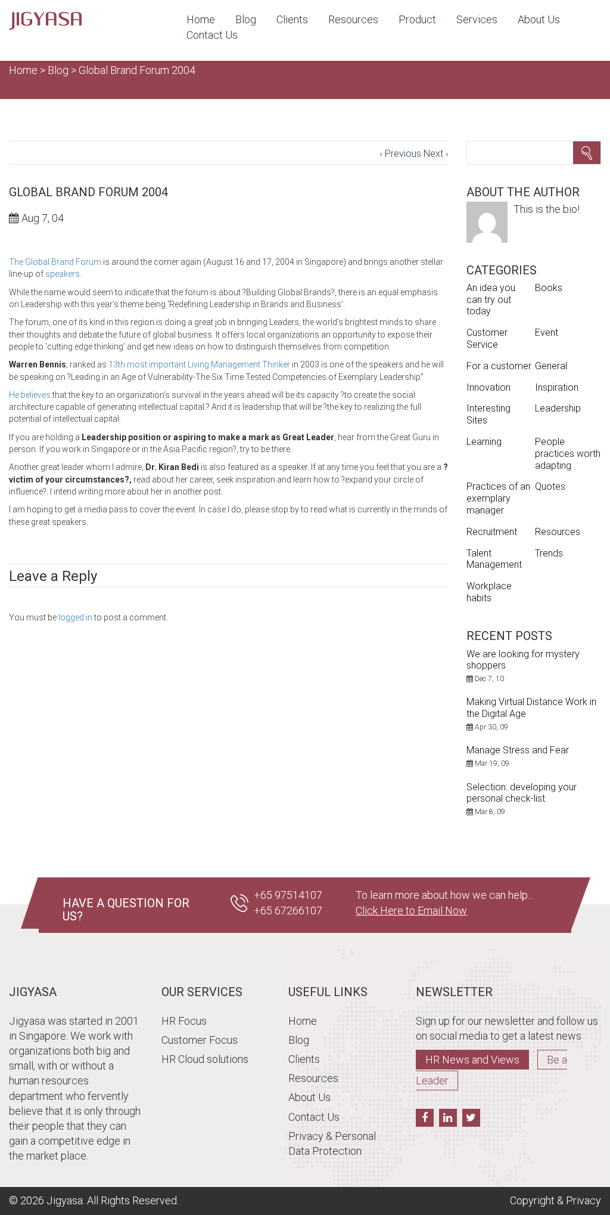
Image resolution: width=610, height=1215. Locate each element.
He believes (30, 395)
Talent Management (494, 559)
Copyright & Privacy (555, 1200)
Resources (353, 19)
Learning (484, 441)
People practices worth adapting (567, 453)
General (551, 366)
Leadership (558, 408)
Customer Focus (199, 1040)
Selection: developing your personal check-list (521, 792)
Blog (245, 19)
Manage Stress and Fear (517, 750)
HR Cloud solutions (204, 1059)
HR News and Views (472, 1059)
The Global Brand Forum (55, 262)
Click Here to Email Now (411, 910)
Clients (292, 19)
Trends (549, 553)
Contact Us (212, 35)
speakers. (63, 274)
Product (417, 19)
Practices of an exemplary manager (498, 498)
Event (546, 332)
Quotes (550, 486)
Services (476, 19)
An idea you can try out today (490, 299)
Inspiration (556, 387)
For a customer (498, 366)
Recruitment (491, 531)
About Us (539, 19)
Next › (436, 153)
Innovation (488, 387)
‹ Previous (400, 153)
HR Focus (184, 1021)
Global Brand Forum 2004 (137, 70)
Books (548, 287)
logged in (75, 617)
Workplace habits (489, 592)
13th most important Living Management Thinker (199, 364)
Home (200, 19)
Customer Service (487, 338)
